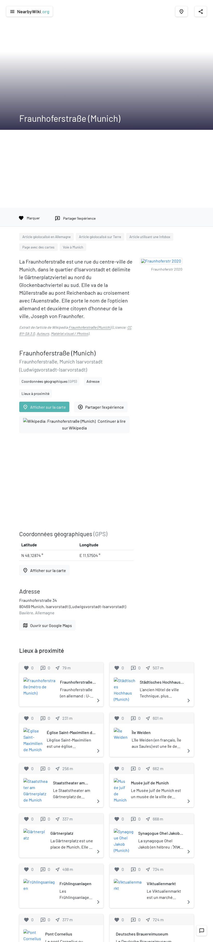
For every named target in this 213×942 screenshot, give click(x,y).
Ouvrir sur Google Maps (47, 625)
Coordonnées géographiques (49, 381)
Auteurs (43, 333)
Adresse (92, 381)
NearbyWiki (29, 11)
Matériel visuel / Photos (69, 333)
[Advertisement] (106, 168)
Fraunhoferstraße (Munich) (90, 327)
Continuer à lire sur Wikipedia (94, 424)
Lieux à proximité (35, 393)
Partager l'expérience (101, 407)
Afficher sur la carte (44, 407)
